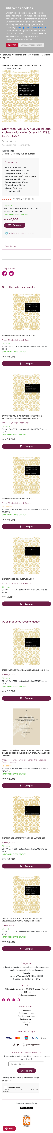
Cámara (5, 153)
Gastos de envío (26, 1019)
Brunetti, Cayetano (9, 674)
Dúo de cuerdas (27, 153)
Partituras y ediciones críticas (16, 54)
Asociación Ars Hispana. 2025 (16, 145)
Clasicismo (47, 54)
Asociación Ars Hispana (25, 176)
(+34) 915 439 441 (26, 992)
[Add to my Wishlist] (6, 233)
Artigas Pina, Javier (10, 760)
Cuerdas (15, 153)
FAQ (26, 1025)
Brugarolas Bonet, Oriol (28, 760)
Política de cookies (26, 1013)
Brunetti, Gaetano (24, 340)
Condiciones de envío (26, 1016)
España (5, 57)
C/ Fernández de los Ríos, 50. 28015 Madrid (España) (26, 989)
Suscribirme (26, 1071)
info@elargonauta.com (27, 995)
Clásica (35, 54)
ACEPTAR (12, 45)
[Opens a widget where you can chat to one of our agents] (9, 1129)
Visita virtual (26, 1022)
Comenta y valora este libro (24, 199)
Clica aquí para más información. (31, 27)
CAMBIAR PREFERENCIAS (31, 45)
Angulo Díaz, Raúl (9, 340)
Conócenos (26, 1010)
